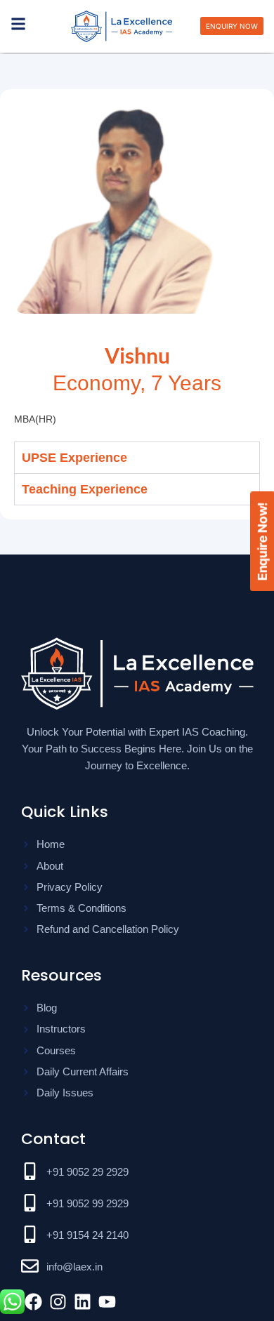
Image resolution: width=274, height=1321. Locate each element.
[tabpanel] (137, 480)
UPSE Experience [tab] (74, 458)
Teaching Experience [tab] (85, 504)
